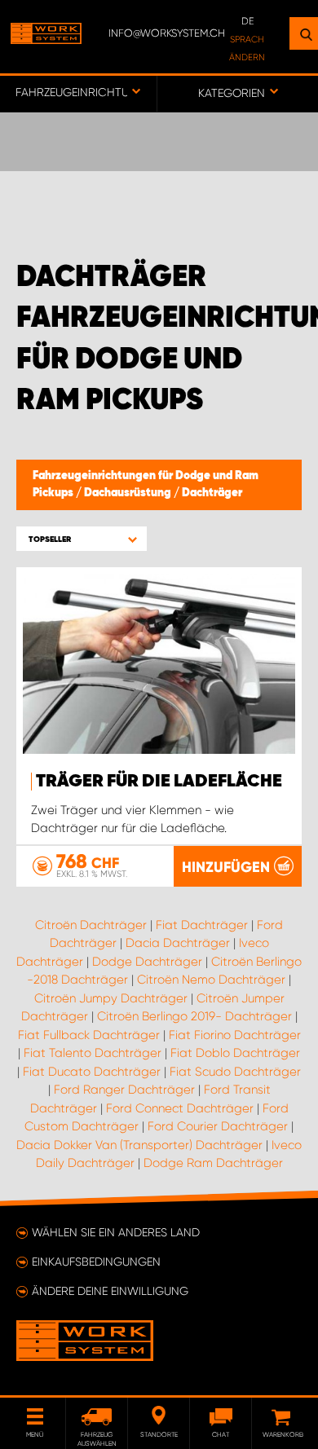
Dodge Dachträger (147, 961)
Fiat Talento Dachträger (92, 1053)
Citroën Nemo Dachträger (211, 979)
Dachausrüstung (129, 493)
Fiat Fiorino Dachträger (235, 1035)
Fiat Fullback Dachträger (89, 1035)
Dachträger (212, 493)
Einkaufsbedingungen (96, 1261)
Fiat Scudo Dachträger (235, 1071)
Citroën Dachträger (91, 925)
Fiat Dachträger (202, 925)
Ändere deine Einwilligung (110, 1290)
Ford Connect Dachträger (180, 1108)
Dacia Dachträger (178, 943)
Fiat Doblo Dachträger (235, 1053)
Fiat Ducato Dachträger (92, 1071)
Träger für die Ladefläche (159, 782)
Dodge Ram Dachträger (213, 1163)
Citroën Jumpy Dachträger (111, 998)
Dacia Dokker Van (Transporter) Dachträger (139, 1145)
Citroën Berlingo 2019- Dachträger (194, 1016)
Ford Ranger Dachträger (124, 1089)
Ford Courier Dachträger (218, 1126)
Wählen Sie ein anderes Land (116, 1232)
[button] (81, 539)
